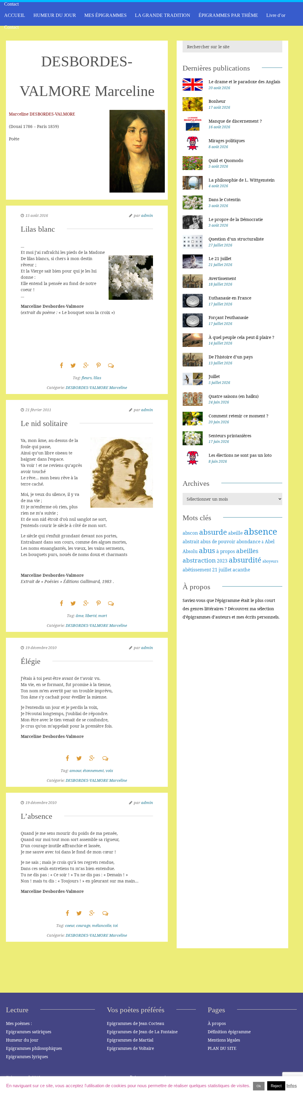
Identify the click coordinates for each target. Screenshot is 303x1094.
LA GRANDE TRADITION (162, 15)
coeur (69, 925)
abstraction (199, 560)
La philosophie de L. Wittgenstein (242, 180)
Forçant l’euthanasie (228, 317)
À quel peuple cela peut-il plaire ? (241, 337)
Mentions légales (224, 1040)
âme (79, 615)
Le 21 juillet (220, 258)
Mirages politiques (227, 140)
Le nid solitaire (44, 423)
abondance (248, 541)
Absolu (190, 551)
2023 (222, 561)
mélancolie (101, 925)
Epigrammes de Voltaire (130, 1048)
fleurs (87, 377)
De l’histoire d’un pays (231, 357)
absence (260, 531)
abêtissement (197, 569)
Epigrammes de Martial (130, 1040)
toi (115, 925)
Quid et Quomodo (226, 160)
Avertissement (222, 278)
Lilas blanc (38, 229)
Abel (270, 541)
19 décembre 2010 (41, 647)
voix (109, 770)
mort (102, 615)
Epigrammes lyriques (27, 1056)
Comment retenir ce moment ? (238, 416)
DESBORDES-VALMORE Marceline (96, 387)
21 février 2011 (38, 409)
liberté (90, 615)
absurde (213, 532)
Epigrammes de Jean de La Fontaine (142, 1031)
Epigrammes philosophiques (34, 1048)
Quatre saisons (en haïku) (234, 396)
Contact (11, 27)
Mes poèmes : (19, 1023)
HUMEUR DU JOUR (54, 15)
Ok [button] (259, 1086)
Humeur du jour (22, 1040)
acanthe (241, 569)
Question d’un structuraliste (236, 239)
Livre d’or (275, 15)
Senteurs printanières (230, 435)
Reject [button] (276, 1086)
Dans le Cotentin (225, 199)
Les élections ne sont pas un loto (240, 455)
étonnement (93, 770)
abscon (190, 533)
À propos (217, 1023)
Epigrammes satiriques (28, 1031)
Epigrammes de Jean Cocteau (135, 1023)
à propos (225, 551)
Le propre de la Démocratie (236, 219)
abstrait (191, 541)
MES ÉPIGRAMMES (105, 15)
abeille (235, 533)
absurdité (245, 560)
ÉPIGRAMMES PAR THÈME (228, 15)
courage (83, 925)
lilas (97, 377)
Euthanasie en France (230, 298)
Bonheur (217, 101)
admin (147, 215)
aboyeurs (270, 561)
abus (207, 550)
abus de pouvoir (217, 541)
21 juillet (221, 569)
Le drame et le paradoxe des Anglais (244, 81)
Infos (291, 1085)
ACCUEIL (14, 15)
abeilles (247, 551)
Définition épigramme (229, 1031)
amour (75, 770)
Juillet (214, 376)
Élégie (31, 661)
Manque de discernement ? (235, 121)
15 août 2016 (36, 215)
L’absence (36, 816)
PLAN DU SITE (222, 1048)
